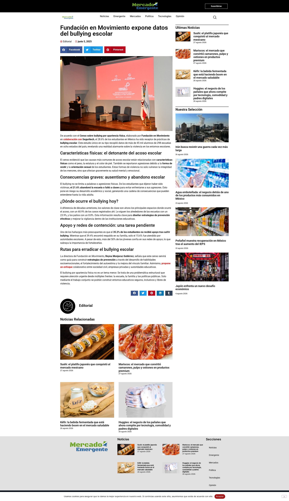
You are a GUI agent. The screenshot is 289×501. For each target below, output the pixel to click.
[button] (214, 18)
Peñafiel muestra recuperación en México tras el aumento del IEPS (201, 242)
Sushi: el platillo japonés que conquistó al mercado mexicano (210, 36)
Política (149, 16)
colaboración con (72, 139)
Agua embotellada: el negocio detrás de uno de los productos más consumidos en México (202, 195)
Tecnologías (164, 16)
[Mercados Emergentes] (144, 6)
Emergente (119, 16)
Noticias (104, 16)
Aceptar (220, 496)
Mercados (135, 16)
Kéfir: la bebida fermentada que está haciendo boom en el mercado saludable (84, 424)
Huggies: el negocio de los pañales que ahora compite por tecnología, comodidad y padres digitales (145, 425)
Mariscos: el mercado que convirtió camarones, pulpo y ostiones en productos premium (144, 367)
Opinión (180, 16)
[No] (284, 496)
